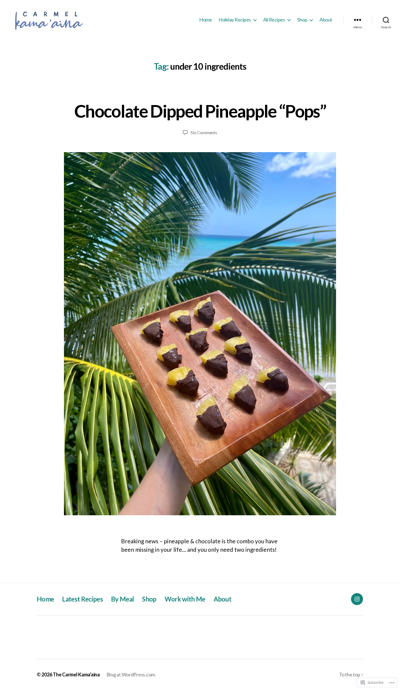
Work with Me (185, 599)
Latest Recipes (82, 599)
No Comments (203, 132)
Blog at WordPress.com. (131, 674)
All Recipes (274, 20)
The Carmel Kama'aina (76, 674)
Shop (302, 20)
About (325, 20)
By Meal (122, 599)
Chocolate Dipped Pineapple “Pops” (200, 110)
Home (205, 20)
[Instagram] (357, 599)
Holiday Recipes (235, 20)
